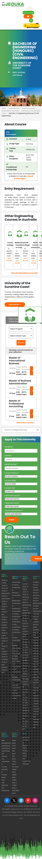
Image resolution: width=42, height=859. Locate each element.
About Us (26, 737)
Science (4, 756)
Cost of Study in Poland (25, 641)
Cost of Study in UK (25, 684)
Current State (11, 480)
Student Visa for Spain (36, 624)
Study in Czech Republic (5, 635)
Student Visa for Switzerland (37, 608)
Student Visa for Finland (36, 648)
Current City (10, 488)
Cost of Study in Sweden (25, 657)
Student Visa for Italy (36, 632)
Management (6, 743)
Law (3, 782)
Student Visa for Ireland (36, 616)
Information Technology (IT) (6, 750)
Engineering (6, 746)
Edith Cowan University (35, 245)
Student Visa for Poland (36, 640)
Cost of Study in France (25, 586)
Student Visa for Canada (36, 698)
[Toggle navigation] (5, 17)
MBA (3, 740)
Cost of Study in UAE (25, 726)
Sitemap (26, 764)
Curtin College (10, 243)
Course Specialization (14, 510)
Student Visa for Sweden (36, 656)
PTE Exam (15, 767)
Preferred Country (12, 495)
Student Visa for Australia (36, 706)
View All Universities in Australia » (24, 273)
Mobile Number (11, 464)
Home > (5, 108)
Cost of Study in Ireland (25, 618)
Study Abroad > (15, 108)
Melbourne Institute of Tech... (19, 245)
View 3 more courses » (25, 423)
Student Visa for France (36, 584)
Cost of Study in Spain (25, 626)
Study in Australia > (29, 108)
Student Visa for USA (36, 690)
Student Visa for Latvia (36, 663)
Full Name (9, 447)
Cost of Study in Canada (25, 700)
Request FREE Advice (28, 16)
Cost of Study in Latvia (25, 665)
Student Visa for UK (36, 682)
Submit (12, 520)
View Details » (9, 260)
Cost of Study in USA (25, 692)
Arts (3, 759)
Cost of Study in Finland (25, 649)
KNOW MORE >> (15, 304)
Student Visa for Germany (36, 592)
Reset (21, 343)
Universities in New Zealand (16, 690)
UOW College (26, 243)
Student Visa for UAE (36, 724)
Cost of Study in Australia (26, 707)
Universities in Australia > (11, 111)
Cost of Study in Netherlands (27, 602)
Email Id (8, 455)
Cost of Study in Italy (25, 634)
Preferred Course (12, 503)
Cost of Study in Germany (26, 594)
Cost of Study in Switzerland (27, 610)
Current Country (12, 473)
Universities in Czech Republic (16, 656)
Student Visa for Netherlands (37, 600)
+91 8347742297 (33, 26)
